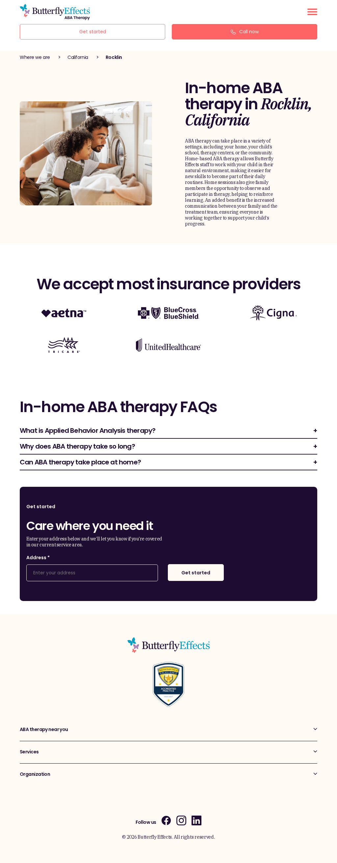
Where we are (35, 57)
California (77, 57)
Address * (38, 557)
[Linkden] (196, 820)
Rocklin (114, 57)
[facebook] (166, 820)
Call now (249, 31)
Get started (92, 31)
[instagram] (181, 820)
